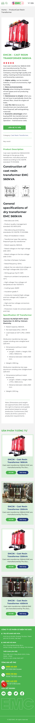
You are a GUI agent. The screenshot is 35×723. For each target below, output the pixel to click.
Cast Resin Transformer (19, 135)
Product (12, 10)
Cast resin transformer (11, 153)
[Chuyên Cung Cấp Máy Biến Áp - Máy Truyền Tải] (18, 3)
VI (29, 3)
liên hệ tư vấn (14, 127)
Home (4, 10)
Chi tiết (11, 472)
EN (32, 3)
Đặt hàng (23, 472)
